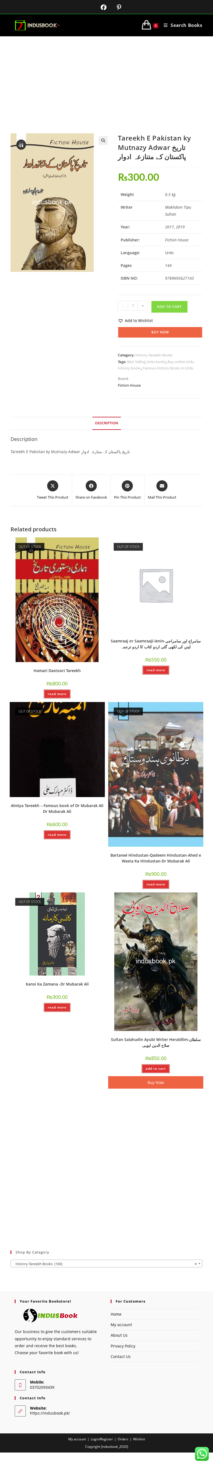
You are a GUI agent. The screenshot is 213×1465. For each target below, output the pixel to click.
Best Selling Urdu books (146, 361)
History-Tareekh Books (154, 355)
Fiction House (129, 385)
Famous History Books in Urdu (168, 368)
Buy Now (160, 332)
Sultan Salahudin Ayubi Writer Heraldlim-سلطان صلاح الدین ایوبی (156, 1042)
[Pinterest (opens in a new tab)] (114, 7)
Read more (57, 693)
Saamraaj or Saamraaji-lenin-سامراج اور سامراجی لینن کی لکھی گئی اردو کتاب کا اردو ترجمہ (156, 643)
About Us (119, 1335)
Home (116, 1314)
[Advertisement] (106, 78)
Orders (123, 1439)
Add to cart (169, 306)
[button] (103, 140)
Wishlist (139, 1439)
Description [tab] (106, 423)
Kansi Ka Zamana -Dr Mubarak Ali (57, 984)
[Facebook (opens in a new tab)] (100, 7)
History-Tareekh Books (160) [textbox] (104, 1263)
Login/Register (102, 1439)
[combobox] (106, 1263)
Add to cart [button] (156, 1068)
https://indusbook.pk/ (50, 1413)
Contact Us (121, 1356)
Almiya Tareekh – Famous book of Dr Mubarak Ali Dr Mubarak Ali (57, 808)
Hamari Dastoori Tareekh (57, 670)
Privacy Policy (123, 1346)
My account (121, 1324)
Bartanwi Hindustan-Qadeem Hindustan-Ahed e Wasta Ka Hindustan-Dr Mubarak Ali (155, 858)
